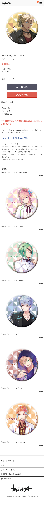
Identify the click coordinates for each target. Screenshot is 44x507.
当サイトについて (7, 461)
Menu (41, 2)
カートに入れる (22, 87)
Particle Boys (5, 71)
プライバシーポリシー (9, 469)
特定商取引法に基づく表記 (11, 474)
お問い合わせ (6, 478)
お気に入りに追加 (22, 95)
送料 (2, 465)
